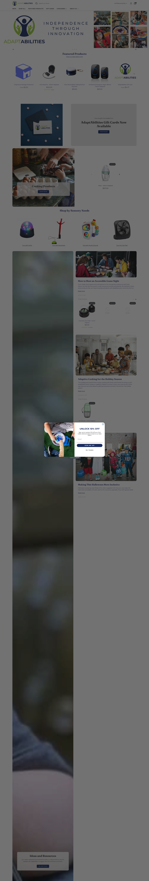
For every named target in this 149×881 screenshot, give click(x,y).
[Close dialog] (103, 424)
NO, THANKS (90, 450)
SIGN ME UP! (90, 445)
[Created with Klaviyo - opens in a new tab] (74, 458)
